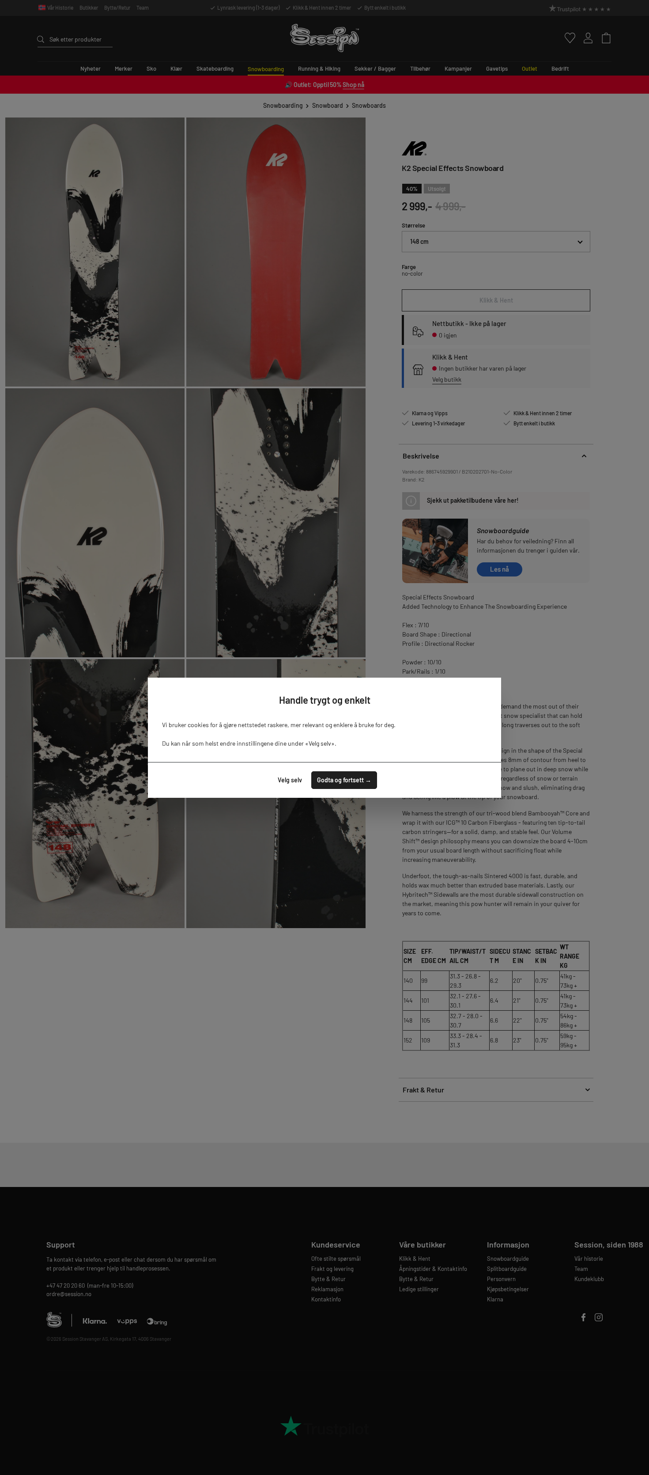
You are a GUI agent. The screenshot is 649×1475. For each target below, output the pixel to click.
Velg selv (290, 780)
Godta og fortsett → (344, 780)
